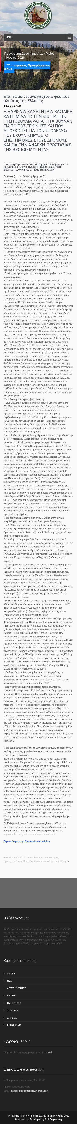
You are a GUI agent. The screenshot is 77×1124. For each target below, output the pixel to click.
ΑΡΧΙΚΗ (11, 973)
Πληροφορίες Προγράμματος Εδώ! (27, 67)
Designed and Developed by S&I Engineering (38, 1119)
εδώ (50, 1052)
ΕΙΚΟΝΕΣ (11, 995)
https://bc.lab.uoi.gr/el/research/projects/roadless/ (29, 834)
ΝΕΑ (9, 981)
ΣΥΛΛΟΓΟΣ (12, 1010)
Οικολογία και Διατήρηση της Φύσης (48, 861)
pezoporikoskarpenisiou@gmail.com (29, 1090)
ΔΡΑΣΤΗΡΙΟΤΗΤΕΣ (16, 988)
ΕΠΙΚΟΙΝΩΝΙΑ (14, 1025)
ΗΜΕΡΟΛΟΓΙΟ (14, 1003)
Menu (9, 37)
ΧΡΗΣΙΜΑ (12, 1018)
